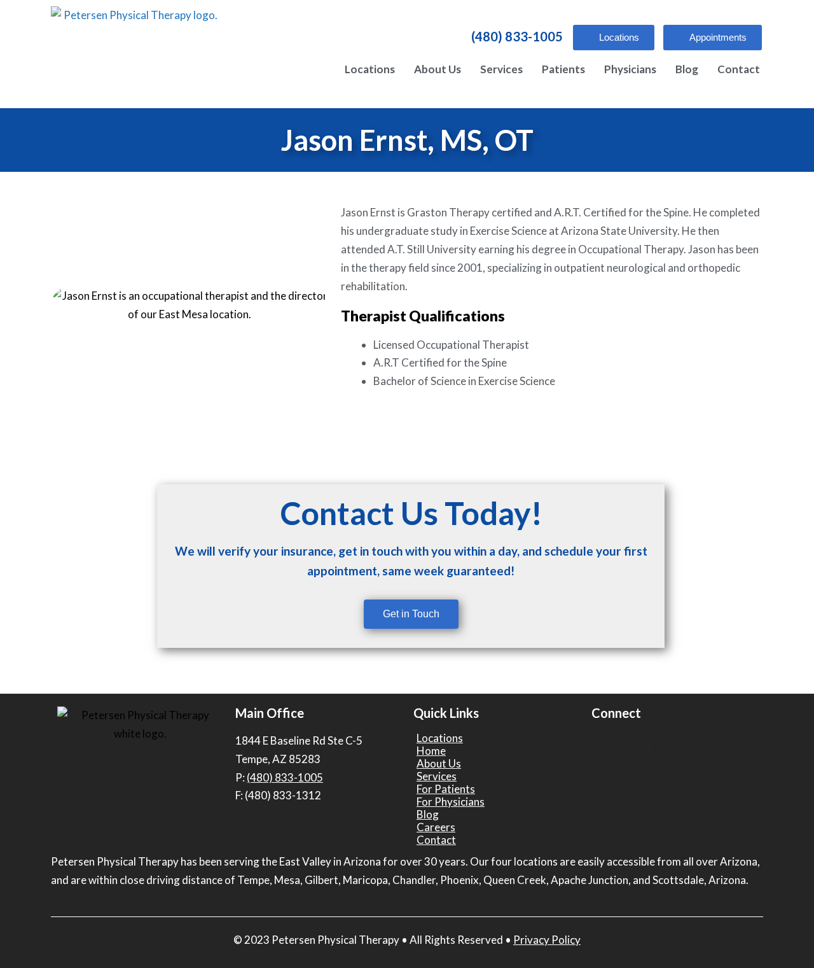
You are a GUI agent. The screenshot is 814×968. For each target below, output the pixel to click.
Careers (436, 827)
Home (431, 751)
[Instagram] (671, 748)
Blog (686, 69)
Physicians (630, 69)
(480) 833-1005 (517, 36)
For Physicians (451, 802)
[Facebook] (607, 748)
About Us (437, 69)
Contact (738, 69)
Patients (563, 69)
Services (501, 69)
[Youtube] (639, 748)
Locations (370, 69)
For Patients (446, 789)
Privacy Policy (547, 939)
